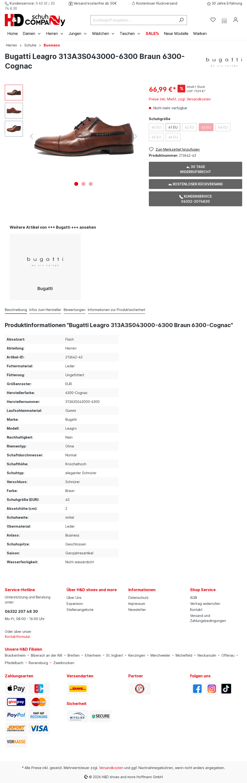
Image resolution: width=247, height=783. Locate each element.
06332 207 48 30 (21, 611)
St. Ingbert (114, 655)
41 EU (173, 127)
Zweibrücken (63, 663)
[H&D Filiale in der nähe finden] (224, 20)
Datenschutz (138, 597)
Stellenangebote (80, 610)
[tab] (16, 309)
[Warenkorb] (244, 18)
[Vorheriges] (31, 136)
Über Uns (74, 597)
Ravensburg (38, 663)
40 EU (156, 127)
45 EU (156, 137)
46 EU (173, 137)
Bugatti (45, 288)
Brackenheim (15, 655)
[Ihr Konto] (235, 19)
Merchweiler (160, 655)
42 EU (189, 127)
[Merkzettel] (213, 19)
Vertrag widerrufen (205, 604)
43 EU (206, 127)
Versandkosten (111, 768)
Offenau (227, 655)
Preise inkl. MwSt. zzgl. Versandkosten (180, 99)
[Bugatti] (224, 62)
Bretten (74, 655)
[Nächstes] (135, 136)
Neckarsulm (207, 655)
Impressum (136, 604)
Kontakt (196, 610)
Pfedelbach (14, 663)
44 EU (223, 127)
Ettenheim (93, 655)
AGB (193, 597)
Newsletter (137, 610)
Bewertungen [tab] (74, 310)
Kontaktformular (17, 636)
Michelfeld (184, 655)
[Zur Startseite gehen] (35, 20)
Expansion (75, 604)
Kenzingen (136, 655)
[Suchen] (181, 20)
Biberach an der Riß (46, 655)
